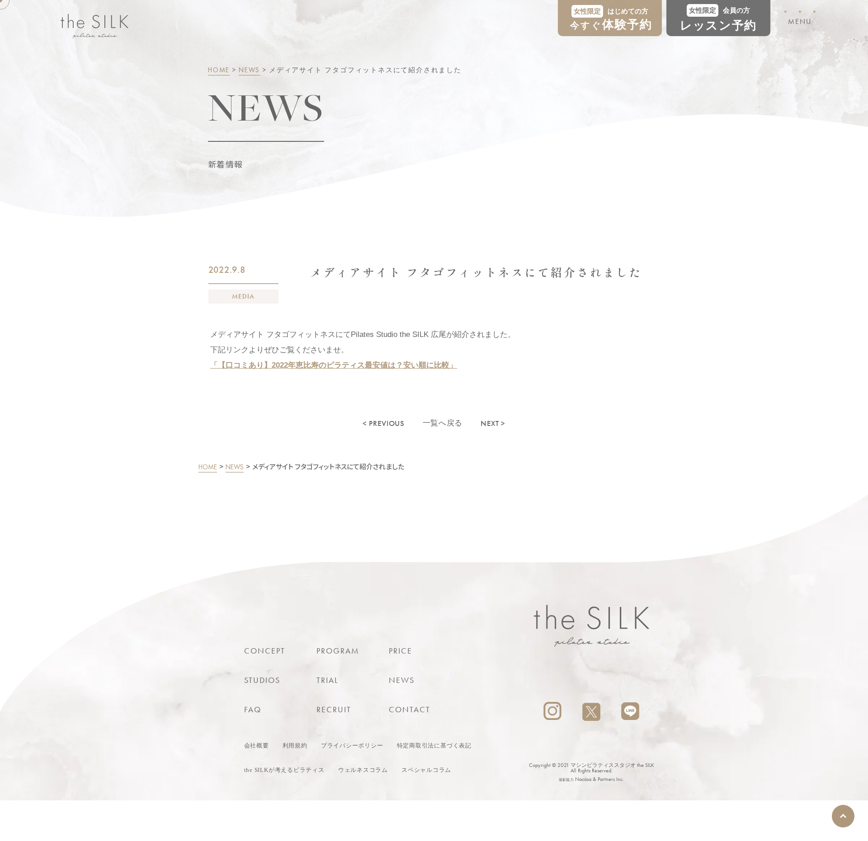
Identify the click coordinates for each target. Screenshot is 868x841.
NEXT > (493, 423)
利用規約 (295, 745)
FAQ (252, 709)
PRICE (401, 650)
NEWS (249, 70)
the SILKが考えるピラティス (284, 769)
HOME (219, 70)
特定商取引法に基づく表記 (434, 745)
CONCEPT (265, 650)
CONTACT (410, 709)
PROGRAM (338, 650)
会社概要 (256, 745)
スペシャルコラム (426, 769)
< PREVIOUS (384, 423)
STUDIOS (262, 680)
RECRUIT (334, 709)
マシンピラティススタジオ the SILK (612, 765)
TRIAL (327, 680)
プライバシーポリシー (352, 745)
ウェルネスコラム (363, 769)
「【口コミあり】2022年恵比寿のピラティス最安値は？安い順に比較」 (333, 365)
